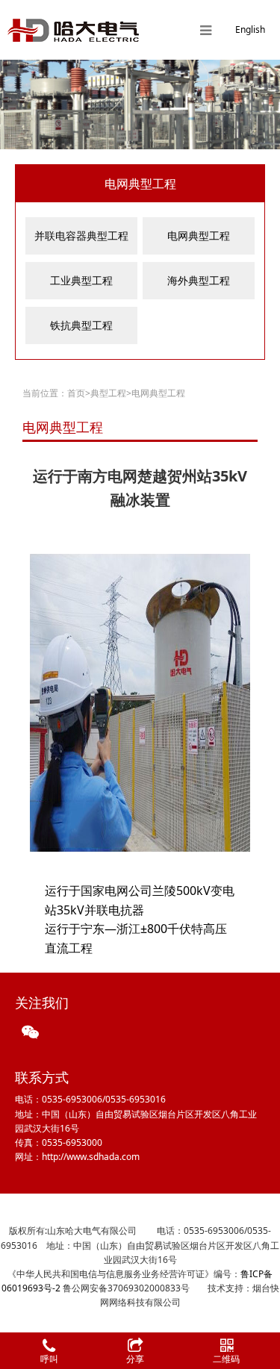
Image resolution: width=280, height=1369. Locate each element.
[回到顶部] (261, 1312)
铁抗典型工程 (81, 325)
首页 (76, 393)
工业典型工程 (81, 280)
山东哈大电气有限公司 (73, 30)
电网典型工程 (198, 235)
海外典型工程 (198, 280)
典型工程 (108, 393)
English (250, 29)
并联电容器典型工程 (81, 235)
